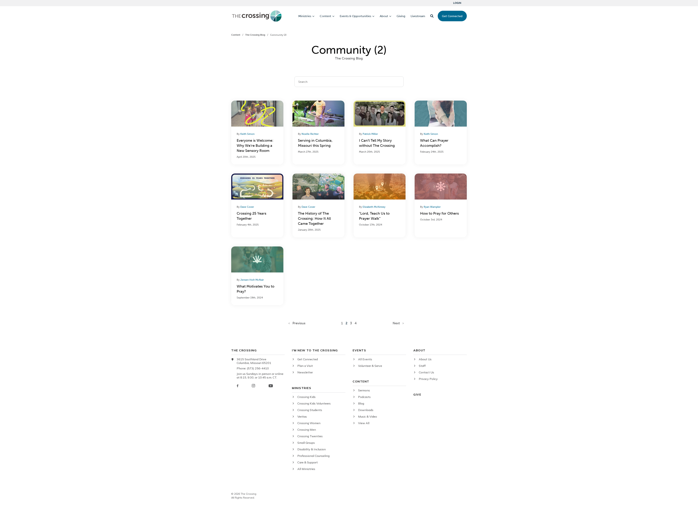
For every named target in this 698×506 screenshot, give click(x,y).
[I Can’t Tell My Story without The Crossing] (379, 132)
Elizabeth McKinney (374, 206)
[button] (432, 16)
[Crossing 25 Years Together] (257, 205)
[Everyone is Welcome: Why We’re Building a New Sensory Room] (257, 132)
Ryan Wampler (432, 206)
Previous (297, 323)
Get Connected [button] (452, 16)
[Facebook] (237, 385)
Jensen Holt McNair (252, 279)
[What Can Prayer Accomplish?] (440, 132)
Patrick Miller (370, 134)
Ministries (304, 16)
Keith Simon (247, 134)
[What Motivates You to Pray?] (257, 275)
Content (325, 16)
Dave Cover (247, 206)
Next (397, 323)
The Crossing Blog (255, 34)
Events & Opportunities (355, 16)
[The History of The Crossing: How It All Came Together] (318, 205)
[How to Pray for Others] (440, 205)
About (384, 16)
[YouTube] (270, 386)
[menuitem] (457, 3)
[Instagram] (253, 386)
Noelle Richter (310, 134)
